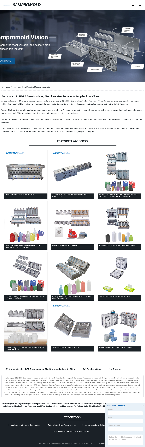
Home (7, 87)
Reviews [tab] (117, 369)
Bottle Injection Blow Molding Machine (62, 425)
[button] (132, 5)
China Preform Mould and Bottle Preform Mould (64, 404)
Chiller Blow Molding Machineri (96, 406)
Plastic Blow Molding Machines (95, 404)
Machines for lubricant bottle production (25, 425)
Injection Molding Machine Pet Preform (68, 406)
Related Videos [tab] (94, 369)
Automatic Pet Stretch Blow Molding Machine (72, 431)
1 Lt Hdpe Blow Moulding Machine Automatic (32, 87)
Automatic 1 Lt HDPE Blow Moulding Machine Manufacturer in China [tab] (42, 369)
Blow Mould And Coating (42, 406)
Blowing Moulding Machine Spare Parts (30, 404)
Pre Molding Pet (7, 404)
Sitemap (104, 443)
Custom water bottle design (94, 425)
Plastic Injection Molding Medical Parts (16, 406)
